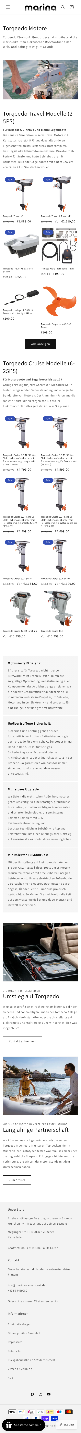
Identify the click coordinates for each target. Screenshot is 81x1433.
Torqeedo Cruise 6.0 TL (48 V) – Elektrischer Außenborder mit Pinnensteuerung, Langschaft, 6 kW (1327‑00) (19, 460)
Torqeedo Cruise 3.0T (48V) (17, 578)
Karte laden (15, 1237)
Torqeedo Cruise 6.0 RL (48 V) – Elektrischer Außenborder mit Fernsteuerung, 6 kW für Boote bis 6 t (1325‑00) (59, 521)
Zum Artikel (17, 1180)
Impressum (15, 1342)
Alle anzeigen (40, 344)
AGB (10, 1377)
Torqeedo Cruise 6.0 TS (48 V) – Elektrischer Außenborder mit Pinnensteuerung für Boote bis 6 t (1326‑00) (59, 460)
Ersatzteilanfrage (18, 1324)
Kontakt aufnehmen (22, 1041)
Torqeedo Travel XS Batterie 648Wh (18, 270)
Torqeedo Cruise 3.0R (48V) (55, 578)
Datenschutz (16, 1351)
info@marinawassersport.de (26, 1285)
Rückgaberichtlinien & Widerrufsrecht (31, 1360)
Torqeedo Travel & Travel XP (56, 216)
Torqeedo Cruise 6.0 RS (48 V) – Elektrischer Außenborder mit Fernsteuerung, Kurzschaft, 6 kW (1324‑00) (20, 521)
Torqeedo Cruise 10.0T (53, 630)
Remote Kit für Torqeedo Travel (57, 268)
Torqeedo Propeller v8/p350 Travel (56, 326)
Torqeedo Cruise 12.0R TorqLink (20, 630)
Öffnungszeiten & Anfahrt (24, 1333)
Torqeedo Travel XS (13, 216)
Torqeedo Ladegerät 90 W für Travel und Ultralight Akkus (18, 312)
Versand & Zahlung (20, 1369)
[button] (8, 7)
